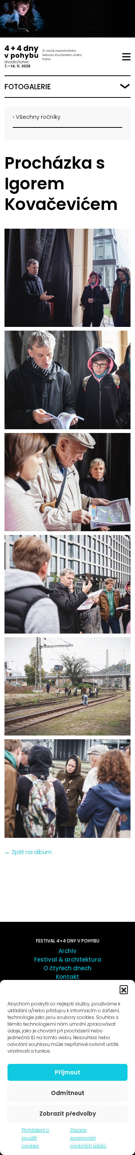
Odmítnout (67, 1093)
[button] (124, 989)
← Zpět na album (28, 852)
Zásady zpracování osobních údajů (88, 1138)
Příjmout (67, 1072)
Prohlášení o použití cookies (35, 1138)
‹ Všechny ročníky (36, 117)
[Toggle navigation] (126, 57)
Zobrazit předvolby (67, 1114)
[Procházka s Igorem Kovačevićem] (67, 278)
